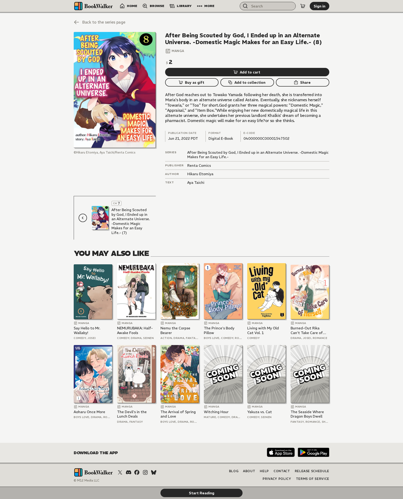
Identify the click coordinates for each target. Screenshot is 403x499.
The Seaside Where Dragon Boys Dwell (307, 414)
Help (264, 471)
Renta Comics (199, 165)
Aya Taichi (195, 182)
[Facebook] (137, 472)
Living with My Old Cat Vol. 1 (263, 330)
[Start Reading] (115, 90)
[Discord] (128, 472)
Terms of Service (312, 478)
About (249, 471)
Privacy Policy (277, 478)
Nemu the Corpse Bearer (175, 330)
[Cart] (303, 6)
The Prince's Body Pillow (219, 330)
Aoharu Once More (89, 412)
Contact (282, 471)
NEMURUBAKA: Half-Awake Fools (135, 330)
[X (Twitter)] (120, 472)
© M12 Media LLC (86, 480)
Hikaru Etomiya (200, 174)
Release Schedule (312, 471)
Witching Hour (216, 412)
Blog (234, 471)
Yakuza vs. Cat (259, 412)
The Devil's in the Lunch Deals (132, 414)
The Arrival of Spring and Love (178, 414)
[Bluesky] (153, 472)
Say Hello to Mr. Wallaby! (87, 330)
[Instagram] (145, 472)
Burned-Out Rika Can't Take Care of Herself (307, 330)
